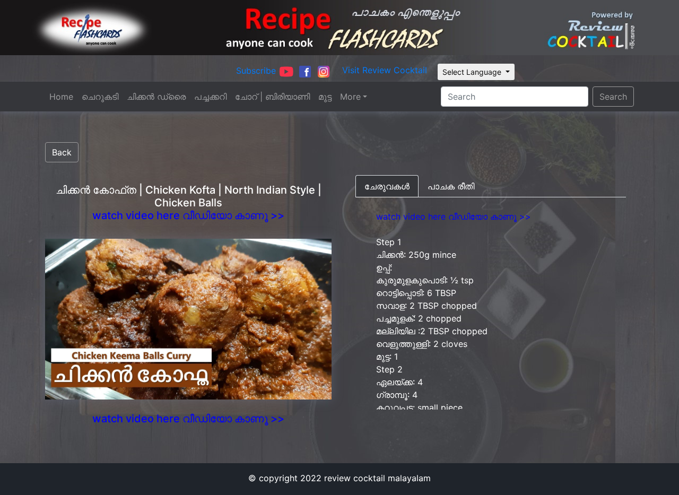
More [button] (350, 96)
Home (61, 96)
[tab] (387, 186)
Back (62, 152)
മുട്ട (325, 96)
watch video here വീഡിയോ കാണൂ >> (188, 215)
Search (613, 96)
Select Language (472, 71)
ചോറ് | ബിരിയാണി (272, 96)
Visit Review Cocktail (384, 70)
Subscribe (256, 70)
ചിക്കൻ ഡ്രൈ (156, 96)
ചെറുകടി (100, 96)
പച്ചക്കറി (210, 96)
